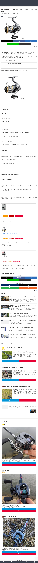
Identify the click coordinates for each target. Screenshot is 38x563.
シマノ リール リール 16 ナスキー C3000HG (10, 233)
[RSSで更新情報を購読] (28, 288)
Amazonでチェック (5, 238)
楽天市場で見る (5, 261)
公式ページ (27, 400)
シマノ (2, 273)
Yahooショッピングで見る (16, 261)
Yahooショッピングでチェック (18, 238)
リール (10, 273)
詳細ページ (10, 400)
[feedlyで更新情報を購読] (10, 288)
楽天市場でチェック (11, 238)
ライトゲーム (6, 273)
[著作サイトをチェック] (10, 285)
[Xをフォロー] (28, 285)
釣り (13, 273)
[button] (25, 44)
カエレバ (6, 235)
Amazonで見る (10, 261)
